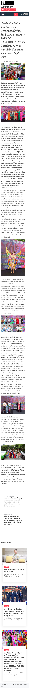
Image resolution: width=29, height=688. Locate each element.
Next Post (7, 514)
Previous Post (10, 496)
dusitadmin (5, 61)
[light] (23, 14)
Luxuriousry (7, 7)
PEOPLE (7, 566)
